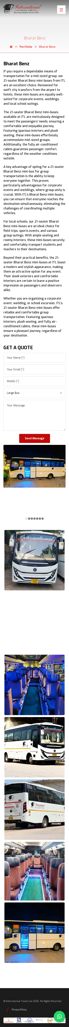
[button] (59, 1016)
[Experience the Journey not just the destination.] (22, 9)
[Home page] (11, 47)
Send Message (34, 438)
